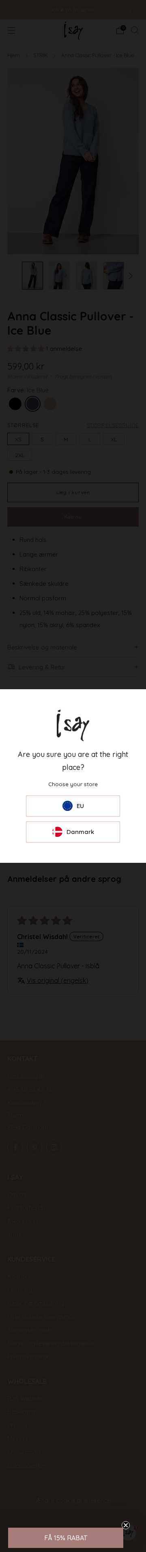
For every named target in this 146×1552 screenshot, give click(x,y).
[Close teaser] (126, 1525)
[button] (65, 1538)
